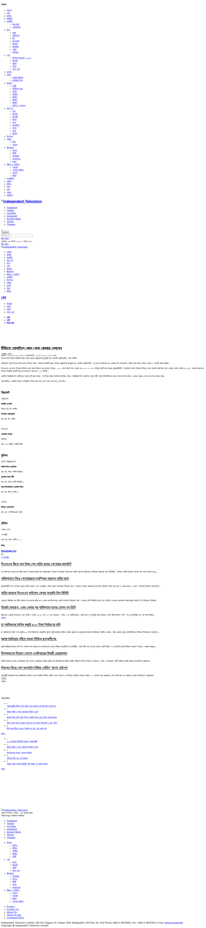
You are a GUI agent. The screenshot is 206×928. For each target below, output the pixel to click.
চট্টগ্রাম (15, 114)
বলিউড (14, 97)
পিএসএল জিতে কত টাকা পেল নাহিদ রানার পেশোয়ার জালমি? (36, 564)
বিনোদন (9, 83)
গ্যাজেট (15, 167)
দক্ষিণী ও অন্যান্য (18, 105)
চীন (13, 38)
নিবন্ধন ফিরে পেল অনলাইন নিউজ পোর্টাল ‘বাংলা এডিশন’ (34, 667)
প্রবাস (9, 192)
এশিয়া (14, 49)
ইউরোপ (15, 43)
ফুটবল (14, 63)
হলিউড (14, 100)
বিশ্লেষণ (10, 136)
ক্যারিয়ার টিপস (17, 80)
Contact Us (13, 909)
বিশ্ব (8, 29)
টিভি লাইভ (5, 238)
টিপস (14, 142)
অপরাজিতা (10, 178)
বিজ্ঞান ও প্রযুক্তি (13, 164)
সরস (8, 189)
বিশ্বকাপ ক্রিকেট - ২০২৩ (21, 57)
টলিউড (14, 102)
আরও (3, 678)
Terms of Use (14, 914)
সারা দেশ (10, 108)
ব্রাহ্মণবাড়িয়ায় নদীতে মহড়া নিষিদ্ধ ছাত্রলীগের (29, 639)
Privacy (11, 906)
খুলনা (14, 122)
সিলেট (14, 119)
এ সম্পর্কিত (5, 557)
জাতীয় (9, 15)
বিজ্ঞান (14, 175)
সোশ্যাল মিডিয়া (17, 170)
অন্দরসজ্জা (15, 156)
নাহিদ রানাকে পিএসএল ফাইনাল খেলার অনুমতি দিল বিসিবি (35, 593)
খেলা (8, 55)
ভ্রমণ (14, 161)
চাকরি (9, 74)
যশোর (14, 128)
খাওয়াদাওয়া (16, 158)
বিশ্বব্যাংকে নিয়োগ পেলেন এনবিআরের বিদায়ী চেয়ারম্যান (34, 653)
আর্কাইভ (10, 195)
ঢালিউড (15, 94)
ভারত (14, 32)
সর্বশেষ (9, 10)
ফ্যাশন (14, 150)
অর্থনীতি (9, 21)
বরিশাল (14, 133)
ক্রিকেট (15, 60)
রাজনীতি (9, 18)
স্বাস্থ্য (9, 139)
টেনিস (14, 66)
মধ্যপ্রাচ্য (16, 41)
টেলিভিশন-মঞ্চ (17, 88)
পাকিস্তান (15, 35)
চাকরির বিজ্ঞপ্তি (17, 77)
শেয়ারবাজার (16, 27)
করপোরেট (15, 24)
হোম (8, 13)
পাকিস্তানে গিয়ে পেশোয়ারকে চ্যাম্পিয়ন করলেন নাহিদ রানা (35, 578)
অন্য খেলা (16, 69)
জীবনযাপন (10, 147)
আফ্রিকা (15, 52)
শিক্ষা (8, 186)
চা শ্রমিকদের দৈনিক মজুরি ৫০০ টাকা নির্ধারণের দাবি (30, 624)
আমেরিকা (15, 46)
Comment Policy (15, 917)
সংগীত (14, 91)
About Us (12, 912)
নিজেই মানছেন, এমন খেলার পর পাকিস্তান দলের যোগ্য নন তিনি (38, 607)
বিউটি (14, 153)
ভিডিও (9, 184)
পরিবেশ (9, 181)
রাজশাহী (15, 116)
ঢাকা (13, 111)
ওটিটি (14, 85)
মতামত (9, 71)
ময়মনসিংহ (15, 125)
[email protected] (174, 922)
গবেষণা (14, 144)
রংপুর (14, 130)
